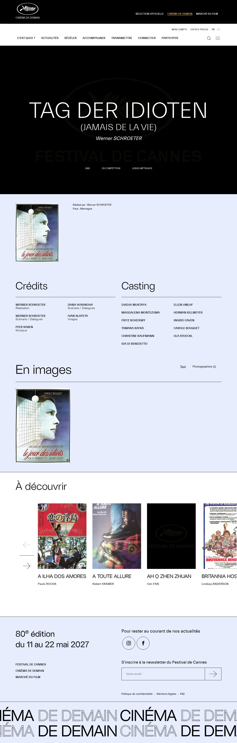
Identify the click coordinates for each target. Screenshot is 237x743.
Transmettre (121, 38)
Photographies (204, 366)
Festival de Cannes (31, 664)
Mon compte (179, 29)
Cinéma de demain (30, 670)
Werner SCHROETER (30, 304)
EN (218, 29)
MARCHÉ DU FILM (207, 13)
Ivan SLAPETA (78, 316)
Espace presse (199, 29)
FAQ (182, 693)
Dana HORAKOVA (80, 304)
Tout (183, 366)
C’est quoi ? (26, 38)
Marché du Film (28, 677)
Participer (170, 38)
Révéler (70, 38)
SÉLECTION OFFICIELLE (150, 13)
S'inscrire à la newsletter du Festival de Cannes (164, 662)
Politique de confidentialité (137, 693)
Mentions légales (166, 693)
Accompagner (94, 38)
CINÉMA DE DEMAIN (180, 13)
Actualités (50, 38)
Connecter (147, 38)
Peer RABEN (24, 327)
